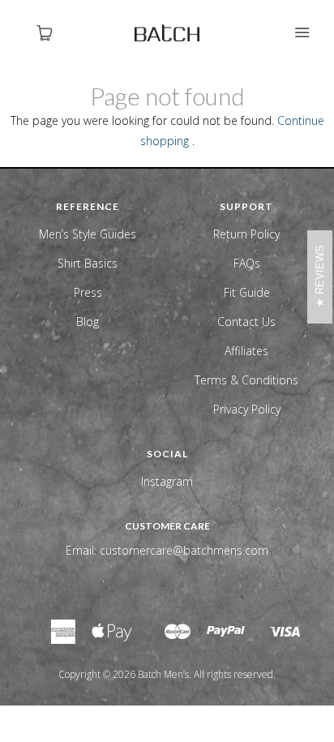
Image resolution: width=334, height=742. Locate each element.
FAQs (246, 263)
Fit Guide (247, 292)
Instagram (167, 481)
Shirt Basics (88, 263)
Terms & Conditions (246, 380)
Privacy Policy (246, 409)
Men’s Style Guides (87, 234)
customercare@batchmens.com (184, 550)
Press (88, 292)
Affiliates (246, 350)
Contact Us (246, 321)
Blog (87, 321)
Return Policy (246, 234)
